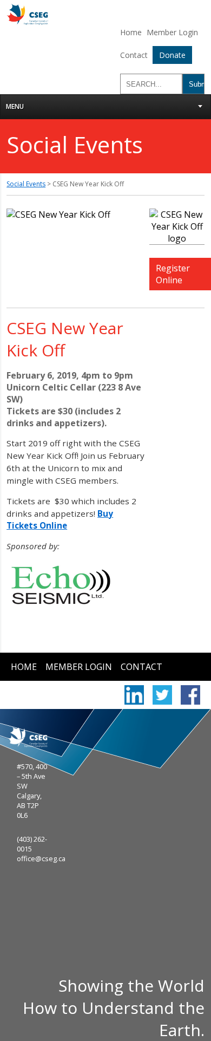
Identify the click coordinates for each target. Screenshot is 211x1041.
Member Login (172, 32)
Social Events (25, 183)
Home (131, 32)
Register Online (173, 274)
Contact (134, 55)
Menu (15, 106)
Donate (172, 55)
